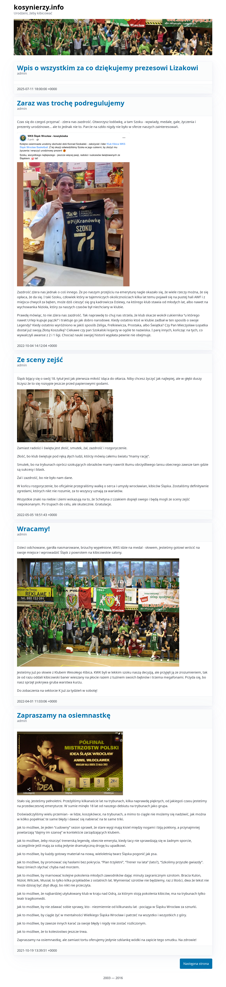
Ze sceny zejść (40, 359)
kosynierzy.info (39, 7)
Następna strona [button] (196, 963)
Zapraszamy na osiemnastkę (64, 715)
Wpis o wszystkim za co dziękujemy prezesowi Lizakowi (107, 67)
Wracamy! (33, 528)
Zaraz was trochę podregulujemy (70, 102)
